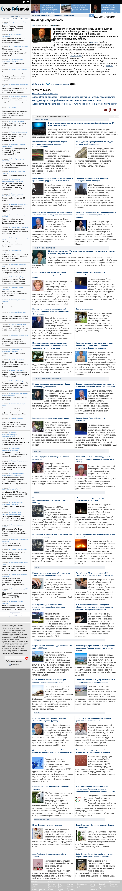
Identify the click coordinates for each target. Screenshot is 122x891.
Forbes (13, 277)
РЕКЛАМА (19, 661)
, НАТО (18, 227)
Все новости (36, 884)
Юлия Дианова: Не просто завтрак (47, 825)
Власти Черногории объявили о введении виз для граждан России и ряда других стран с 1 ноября (95, 648)
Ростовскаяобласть (17, 589)
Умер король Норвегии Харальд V (15, 175)
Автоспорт (102, 886)
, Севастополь (18, 181)
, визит (26, 461)
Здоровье (61, 890)
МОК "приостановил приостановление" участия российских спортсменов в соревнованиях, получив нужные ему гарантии (95, 789)
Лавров (13, 69)
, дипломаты (21, 299)
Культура (51, 888)
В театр (50, 890)
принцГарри (15, 393)
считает (109, 65)
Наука (37, 492)
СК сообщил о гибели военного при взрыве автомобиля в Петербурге (14, 244)
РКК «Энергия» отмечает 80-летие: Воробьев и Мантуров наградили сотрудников (13, 40)
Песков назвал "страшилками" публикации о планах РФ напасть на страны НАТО (15, 231)
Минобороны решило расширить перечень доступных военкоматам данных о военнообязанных (50, 144)
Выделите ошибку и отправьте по (52, 116)
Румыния (14, 299)
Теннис (92, 888)
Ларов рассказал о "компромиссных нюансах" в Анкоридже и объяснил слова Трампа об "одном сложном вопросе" (13, 76)
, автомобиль (22, 238)
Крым (13, 370)
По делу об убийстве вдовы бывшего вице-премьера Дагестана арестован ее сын (13, 221)
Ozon (12, 324)
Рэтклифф (14, 525)
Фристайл (102, 888)
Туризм (37, 640)
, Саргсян (20, 418)
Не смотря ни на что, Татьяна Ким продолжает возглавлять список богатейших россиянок (13, 281)
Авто (78, 886)
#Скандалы (24, 18)
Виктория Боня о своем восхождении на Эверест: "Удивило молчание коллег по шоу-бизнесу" (95, 459)
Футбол (92, 884)
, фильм (17, 96)
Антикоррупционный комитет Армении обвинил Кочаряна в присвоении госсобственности (14, 607)
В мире (34, 886)
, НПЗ (26, 589)
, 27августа (14, 195)
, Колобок (23, 96)
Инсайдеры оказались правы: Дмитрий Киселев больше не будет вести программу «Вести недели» (50, 311)
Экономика (52, 886)
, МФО (15, 121)
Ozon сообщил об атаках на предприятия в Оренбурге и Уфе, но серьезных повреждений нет (15, 329)
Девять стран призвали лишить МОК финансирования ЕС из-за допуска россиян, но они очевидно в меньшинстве (52, 752)
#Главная (6, 18)
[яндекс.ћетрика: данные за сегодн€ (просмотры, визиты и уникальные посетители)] (14, 665)
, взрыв (20, 159)
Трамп (13, 381)
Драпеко (14, 512)
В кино (60, 884)
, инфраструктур (21, 574)
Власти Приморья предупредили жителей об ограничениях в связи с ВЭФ (15, 318)
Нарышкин (14, 264)
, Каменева (20, 215)
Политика (51, 884)
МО (12, 34)
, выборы (22, 403)
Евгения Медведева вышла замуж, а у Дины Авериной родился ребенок (12, 28)
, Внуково (23, 381)
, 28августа (14, 61)
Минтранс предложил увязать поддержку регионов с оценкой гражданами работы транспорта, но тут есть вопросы (49, 345)
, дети (17, 370)
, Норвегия (21, 171)
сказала (94, 42)
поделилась (76, 55)
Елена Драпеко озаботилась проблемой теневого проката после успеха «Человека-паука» (14, 519)
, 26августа (14, 351)
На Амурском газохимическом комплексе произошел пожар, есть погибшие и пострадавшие (14, 568)
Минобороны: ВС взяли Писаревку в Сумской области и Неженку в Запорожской (14, 455)
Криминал (70, 886)
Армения (14, 204)
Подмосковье (15, 179)
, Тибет (17, 250)
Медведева (14, 22)
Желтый (61, 888)
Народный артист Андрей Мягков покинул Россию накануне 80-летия (67, 100)
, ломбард (21, 121)
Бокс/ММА (93, 890)
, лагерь (21, 370)
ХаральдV (14, 171)
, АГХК (25, 562)
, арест (26, 204)
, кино (19, 512)
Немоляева (69, 15)
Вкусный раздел (42, 819)
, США (18, 69)
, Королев (24, 46)
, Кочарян (20, 204)
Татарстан (113, 884)
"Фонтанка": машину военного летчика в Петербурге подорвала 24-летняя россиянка (15, 165)
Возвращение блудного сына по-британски (50, 418)
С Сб (54, 25)
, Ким (17, 277)
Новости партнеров (38, 890)
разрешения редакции (21, 643)
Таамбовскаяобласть (18, 473)
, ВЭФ (24, 312)
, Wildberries (17, 475)
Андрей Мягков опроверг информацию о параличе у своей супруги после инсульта (73, 97)
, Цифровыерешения (20, 335)
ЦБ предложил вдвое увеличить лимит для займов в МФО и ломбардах (14, 126)
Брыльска (45, 15)
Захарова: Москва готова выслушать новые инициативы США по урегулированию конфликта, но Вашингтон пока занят (95, 345)
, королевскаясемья (8, 395)
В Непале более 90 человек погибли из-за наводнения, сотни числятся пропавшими (15, 364)
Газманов (14, 132)
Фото (33, 888)
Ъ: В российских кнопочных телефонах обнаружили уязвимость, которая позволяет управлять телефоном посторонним (95, 607)
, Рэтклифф (24, 227)
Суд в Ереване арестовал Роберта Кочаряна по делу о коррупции (13, 209)
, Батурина (22, 277)
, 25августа (14, 504)
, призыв (22, 144)
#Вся (15, 18)
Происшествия (82, 884)
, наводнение (19, 359)
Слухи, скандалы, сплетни (47, 379)
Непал (13, 250)
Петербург (14, 159)
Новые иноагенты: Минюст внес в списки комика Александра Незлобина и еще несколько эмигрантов (109, 9)
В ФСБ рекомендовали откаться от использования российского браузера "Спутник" (48, 607)
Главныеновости (16, 59)
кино (12, 96)
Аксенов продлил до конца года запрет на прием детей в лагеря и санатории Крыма (15, 375)
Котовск (13, 432)
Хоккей (92, 886)
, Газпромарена (23, 539)
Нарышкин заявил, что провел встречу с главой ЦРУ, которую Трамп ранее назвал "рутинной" (14, 271)
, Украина (24, 69)
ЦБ (12, 121)
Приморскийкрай (16, 312)
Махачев (13, 215)
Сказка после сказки (84, 309)
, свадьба (22, 22)
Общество (70, 884)
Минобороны (15, 448)
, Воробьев (17, 34)
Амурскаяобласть (17, 562)
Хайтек (37, 567)
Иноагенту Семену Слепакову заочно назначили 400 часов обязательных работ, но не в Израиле (96, 214)
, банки (24, 84)
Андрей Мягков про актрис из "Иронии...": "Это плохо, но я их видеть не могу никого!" (74, 104)
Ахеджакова (56, 15)
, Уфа (24, 324)
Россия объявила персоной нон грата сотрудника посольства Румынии (14, 306)
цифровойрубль (16, 84)
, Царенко (21, 132)
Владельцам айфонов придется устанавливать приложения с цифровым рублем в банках (14, 90)
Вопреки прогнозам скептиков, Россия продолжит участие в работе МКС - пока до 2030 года (50, 500)
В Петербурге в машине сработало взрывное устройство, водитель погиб (15, 293)
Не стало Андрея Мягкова (45, 93)
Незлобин (14, 107)
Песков (13, 227)
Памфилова (15, 403)
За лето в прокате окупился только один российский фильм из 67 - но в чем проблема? (14, 101)
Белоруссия (114, 886)
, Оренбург (18, 324)
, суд (25, 132)
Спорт (37, 713)
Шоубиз (37, 451)
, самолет (23, 549)
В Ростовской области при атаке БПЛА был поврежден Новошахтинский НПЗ (14, 595)
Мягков (36, 15)
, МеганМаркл (23, 393)
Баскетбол (102, 884)
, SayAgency (5, 541)
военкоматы (15, 144)
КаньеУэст (14, 539)
